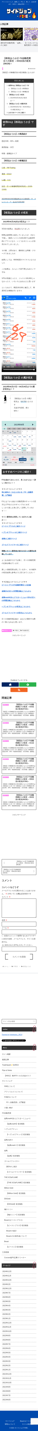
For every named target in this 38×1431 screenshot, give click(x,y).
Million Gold (8, 1188)
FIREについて (9, 1086)
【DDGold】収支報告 (14, 1204)
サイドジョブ (7, 1081)
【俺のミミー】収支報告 (15, 1215)
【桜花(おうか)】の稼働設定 (19, 91)
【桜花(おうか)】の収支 (16, 95)
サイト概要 (6, 1054)
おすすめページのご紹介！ (17, 112)
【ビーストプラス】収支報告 (17, 1225)
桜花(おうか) (7, 630)
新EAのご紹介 (11, 1166)
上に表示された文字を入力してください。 (18, 945)
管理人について (10, 1424)
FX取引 (17, 630)
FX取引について (10, 1097)
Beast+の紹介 (11, 1231)
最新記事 (5, 1059)
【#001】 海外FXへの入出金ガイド (17, 1076)
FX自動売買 (25, 630)
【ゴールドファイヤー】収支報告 (19, 1172)
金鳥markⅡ (8, 1140)
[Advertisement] (19, 656)
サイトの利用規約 (28, 1424)
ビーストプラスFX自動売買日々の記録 (16, 585)
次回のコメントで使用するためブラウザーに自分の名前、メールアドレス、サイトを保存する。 (19, 939)
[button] (34, 37)
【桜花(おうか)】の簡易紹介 (19, 88)
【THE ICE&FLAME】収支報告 (18, 1182)
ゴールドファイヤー (11, 1161)
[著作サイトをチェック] (10, 684)
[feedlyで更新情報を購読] (27, 684)
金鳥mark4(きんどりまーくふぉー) (17, 1118)
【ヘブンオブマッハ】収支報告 (18, 1134)
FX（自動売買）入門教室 (15, 1102)
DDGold (7, 1199)
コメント (6, 897)
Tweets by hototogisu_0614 (12, 1035)
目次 (16, 80)
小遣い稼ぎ (8, 1108)
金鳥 (6, 1150)
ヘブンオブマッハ (11, 1129)
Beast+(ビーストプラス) (13, 1220)
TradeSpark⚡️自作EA (10, 1065)
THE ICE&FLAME (11, 1177)
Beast (6, 1241)
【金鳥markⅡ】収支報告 (15, 1145)
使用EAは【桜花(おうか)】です (18, 85)
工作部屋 (5, 1252)
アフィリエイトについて (13, 1092)
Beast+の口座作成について (16, 1236)
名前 (4, 920)
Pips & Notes (7, 1070)
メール (5, 928)
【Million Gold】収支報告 (15, 1193)
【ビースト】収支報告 (14, 1247)
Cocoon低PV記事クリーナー (15, 1257)
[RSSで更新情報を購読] (19, 690)
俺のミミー (8, 1209)
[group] (11, 38)
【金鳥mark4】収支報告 (15, 1124)
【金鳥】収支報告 (13, 1156)
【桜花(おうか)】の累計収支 (17, 104)
